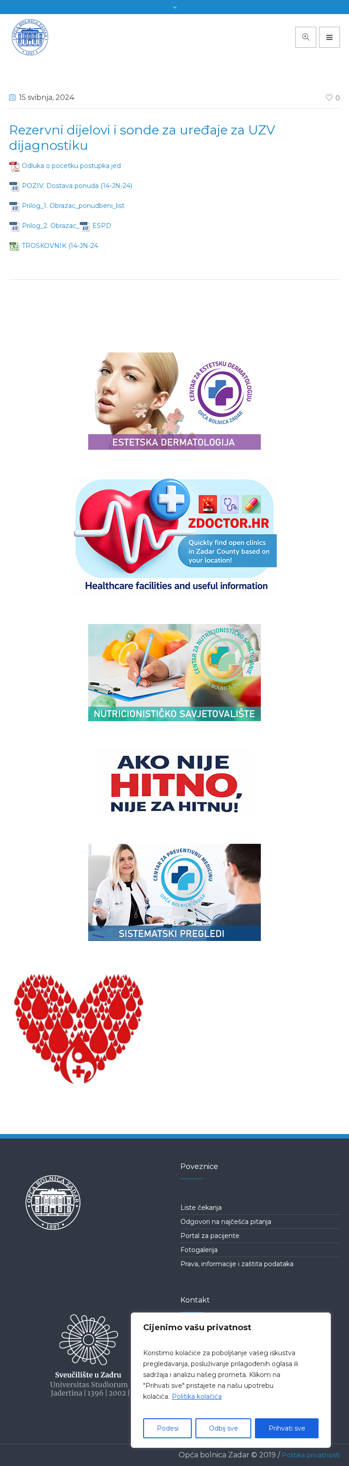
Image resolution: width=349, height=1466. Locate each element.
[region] (231, 1380)
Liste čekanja (201, 1208)
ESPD (101, 226)
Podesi (168, 1428)
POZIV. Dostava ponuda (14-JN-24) (77, 186)
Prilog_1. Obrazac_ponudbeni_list (73, 206)
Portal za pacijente (209, 1236)
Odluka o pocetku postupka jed (71, 166)
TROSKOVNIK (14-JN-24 (60, 246)
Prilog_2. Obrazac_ (51, 226)
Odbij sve (223, 1428)
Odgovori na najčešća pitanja (225, 1222)
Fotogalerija (199, 1250)
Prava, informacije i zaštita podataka (237, 1264)
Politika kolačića (197, 1396)
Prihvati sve (287, 1428)
